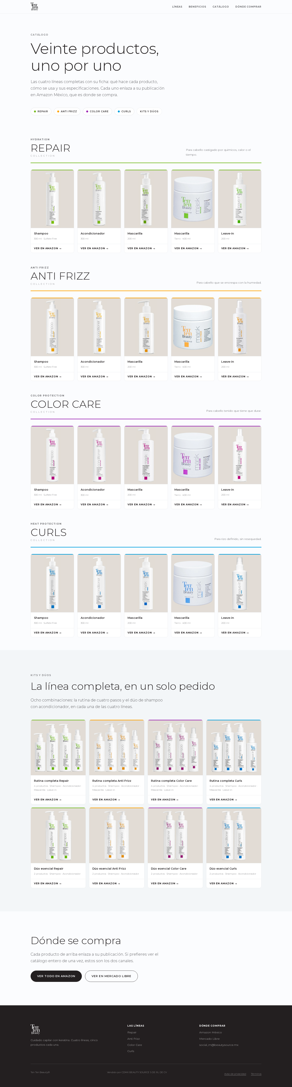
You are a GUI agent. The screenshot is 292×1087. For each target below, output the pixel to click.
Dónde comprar (248, 6)
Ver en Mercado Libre (111, 976)
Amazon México (210, 1032)
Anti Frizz (69, 111)
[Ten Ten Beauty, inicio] (34, 7)
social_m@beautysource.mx (218, 1045)
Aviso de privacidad (235, 1073)
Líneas (177, 6)
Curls (126, 111)
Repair (43, 111)
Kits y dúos (149, 111)
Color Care (99, 111)
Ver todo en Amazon (56, 976)
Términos (256, 1073)
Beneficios (197, 6)
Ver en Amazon (54, 248)
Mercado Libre (209, 1038)
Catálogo (221, 6)
